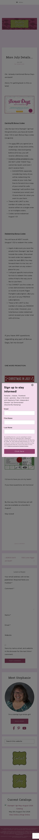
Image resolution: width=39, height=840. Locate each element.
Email (6, 409)
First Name (8, 418)
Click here (19, 451)
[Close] (32, 385)
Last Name (8, 427)
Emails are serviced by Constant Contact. (17, 446)
